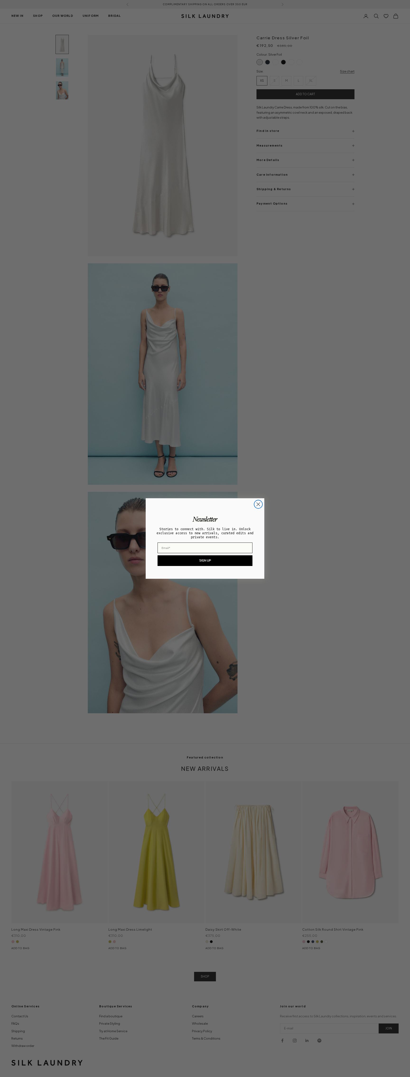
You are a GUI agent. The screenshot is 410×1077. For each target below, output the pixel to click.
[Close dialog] (258, 504)
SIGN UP (205, 560)
